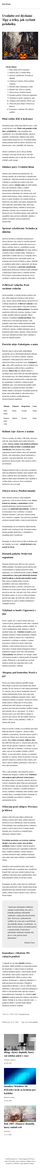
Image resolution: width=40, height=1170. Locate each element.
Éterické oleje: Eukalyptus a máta (21, 87)
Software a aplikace (10, 1060)
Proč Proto (6, 4)
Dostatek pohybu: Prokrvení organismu (23, 95)
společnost (7, 1131)
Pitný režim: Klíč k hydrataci (19, 70)
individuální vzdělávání (25, 907)
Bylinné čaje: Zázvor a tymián (19, 89)
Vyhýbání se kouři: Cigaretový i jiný (22, 98)
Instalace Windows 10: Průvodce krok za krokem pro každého (20, 1090)
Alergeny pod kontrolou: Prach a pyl (22, 101)
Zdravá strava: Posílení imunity (20, 92)
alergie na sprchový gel (14, 686)
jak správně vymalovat (14, 731)
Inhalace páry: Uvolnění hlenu (20, 72)
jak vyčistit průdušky (31, 1022)
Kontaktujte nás (24, 1014)
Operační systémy (9, 1097)
